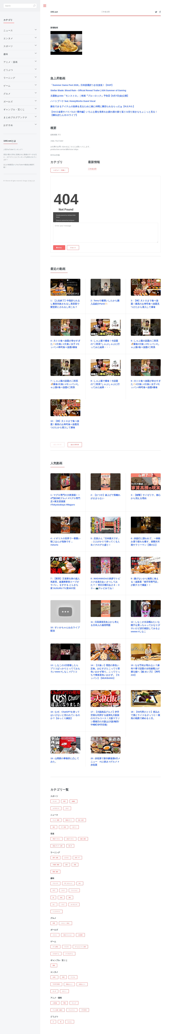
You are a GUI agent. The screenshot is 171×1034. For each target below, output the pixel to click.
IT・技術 (63, 827)
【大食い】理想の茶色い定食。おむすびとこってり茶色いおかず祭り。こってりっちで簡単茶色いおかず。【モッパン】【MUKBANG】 (105, 671)
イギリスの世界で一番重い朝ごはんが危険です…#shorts (65, 541)
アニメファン (72, 1010)
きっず (54, 991)
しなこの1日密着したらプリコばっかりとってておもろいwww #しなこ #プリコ (65, 668)
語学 (67, 864)
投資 (75, 864)
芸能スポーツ (69, 820)
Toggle (44, 6)
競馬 (54, 965)
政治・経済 (81, 820)
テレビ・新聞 (56, 820)
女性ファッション (67, 935)
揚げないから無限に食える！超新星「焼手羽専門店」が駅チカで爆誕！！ (145, 581)
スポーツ (74, 827)
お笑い (54, 977)
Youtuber (56, 984)
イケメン (55, 935)
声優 (64, 1003)
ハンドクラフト (56, 911)
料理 (54, 923)
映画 (63, 977)
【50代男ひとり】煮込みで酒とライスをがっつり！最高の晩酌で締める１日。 (145, 715)
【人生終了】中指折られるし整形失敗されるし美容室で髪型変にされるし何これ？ (65, 303)
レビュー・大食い (59, 170)
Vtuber (84, 1010)
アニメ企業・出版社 (57, 1010)
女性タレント (82, 984)
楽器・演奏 (83, 839)
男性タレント (69, 984)
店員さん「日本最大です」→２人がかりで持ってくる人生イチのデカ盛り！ (105, 541)
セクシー (64, 991)
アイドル (73, 977)
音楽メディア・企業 (57, 846)
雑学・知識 (55, 857)
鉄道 (61, 897)
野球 (64, 801)
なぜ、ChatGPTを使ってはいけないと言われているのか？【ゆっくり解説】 (65, 715)
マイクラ (66, 946)
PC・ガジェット (68, 883)
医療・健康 (55, 871)
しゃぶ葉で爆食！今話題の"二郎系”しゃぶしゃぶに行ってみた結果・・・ (105, 344)
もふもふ (70, 1021)
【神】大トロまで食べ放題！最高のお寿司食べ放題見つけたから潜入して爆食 (145, 303)
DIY (54, 890)
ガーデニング (74, 904)
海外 (54, 827)
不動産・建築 (56, 864)
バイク (62, 904)
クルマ (63, 890)
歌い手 (70, 846)
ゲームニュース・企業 (80, 946)
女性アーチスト (70, 839)
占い (54, 904)
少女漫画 (80, 935)
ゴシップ (74, 1003)
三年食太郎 (92, 168)
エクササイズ (56, 808)
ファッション (74, 890)
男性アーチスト (56, 839)
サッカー (55, 801)
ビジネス (66, 857)
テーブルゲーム (69, 953)
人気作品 (55, 1003)
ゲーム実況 (55, 946)
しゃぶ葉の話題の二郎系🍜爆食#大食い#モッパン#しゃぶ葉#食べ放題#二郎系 (145, 344)
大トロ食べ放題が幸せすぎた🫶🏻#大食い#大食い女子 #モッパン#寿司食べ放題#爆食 (65, 344)
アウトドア (55, 883)
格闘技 (73, 801)
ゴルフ (67, 808)
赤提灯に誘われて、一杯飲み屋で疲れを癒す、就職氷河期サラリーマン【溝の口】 (145, 541)
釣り (80, 883)
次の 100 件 (75, 445)
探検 (70, 897)
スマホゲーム (56, 953)
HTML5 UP (31, 181)
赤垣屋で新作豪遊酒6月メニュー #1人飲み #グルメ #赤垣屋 (105, 761)
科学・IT (77, 857)
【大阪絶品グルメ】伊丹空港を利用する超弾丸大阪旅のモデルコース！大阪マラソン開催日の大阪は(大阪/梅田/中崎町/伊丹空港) (105, 718)
